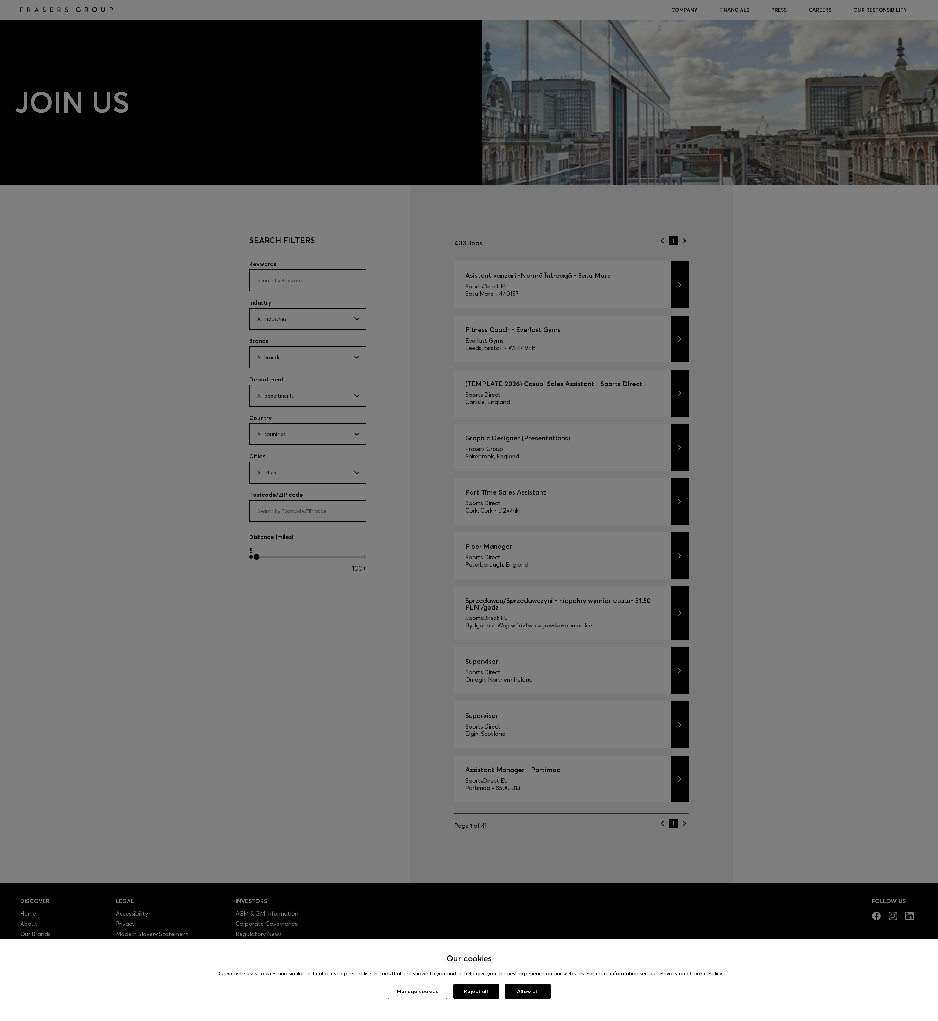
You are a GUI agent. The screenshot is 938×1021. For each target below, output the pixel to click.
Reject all (476, 991)
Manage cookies (417, 991)
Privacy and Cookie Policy (691, 973)
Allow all (528, 991)
